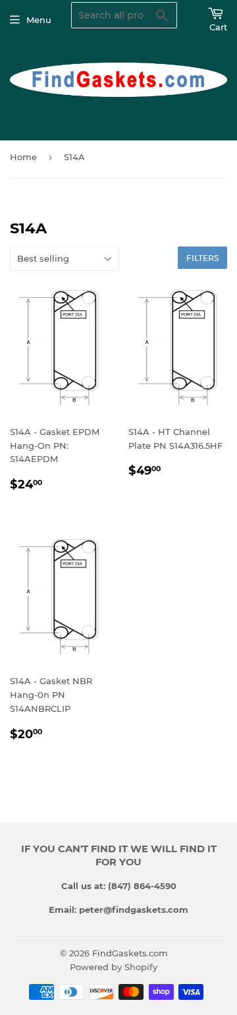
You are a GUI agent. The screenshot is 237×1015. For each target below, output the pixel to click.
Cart (218, 27)
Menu (38, 19)
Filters (202, 258)
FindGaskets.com (130, 953)
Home (23, 157)
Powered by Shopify (113, 967)
